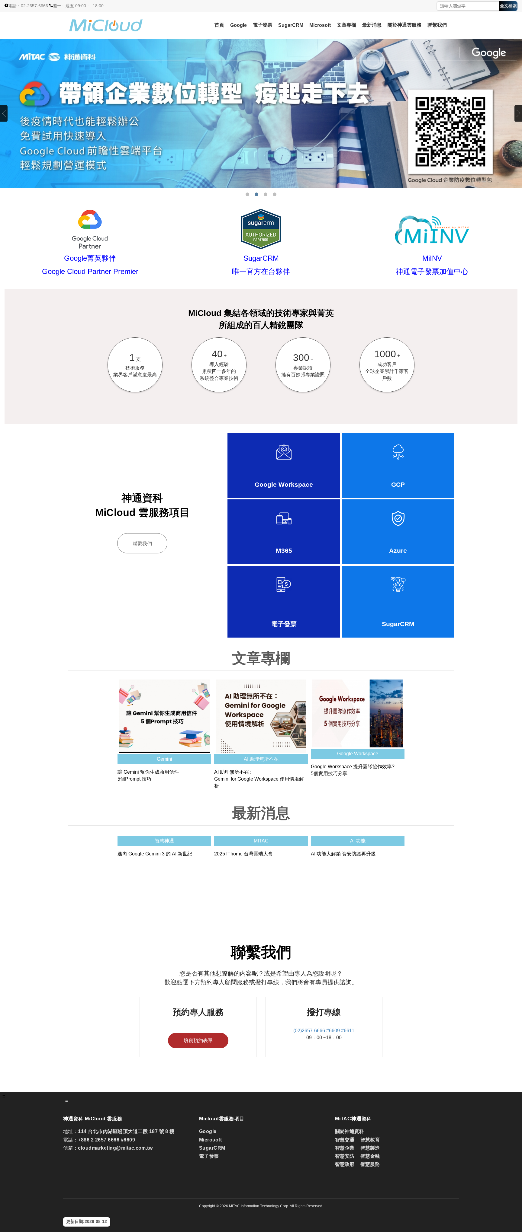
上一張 (4, 113)
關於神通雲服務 (404, 24)
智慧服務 (370, 1164)
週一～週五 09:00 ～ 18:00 (78, 5)
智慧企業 (344, 1148)
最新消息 (372, 24)
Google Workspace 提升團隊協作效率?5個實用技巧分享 (353, 770)
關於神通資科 (349, 1131)
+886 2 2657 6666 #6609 (106, 1139)
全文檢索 (508, 5)
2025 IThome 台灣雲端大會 (243, 853)
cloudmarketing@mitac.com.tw (115, 1148)
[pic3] (261, 113)
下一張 (518, 113)
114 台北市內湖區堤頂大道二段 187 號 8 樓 (126, 1131)
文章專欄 (346, 24)
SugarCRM (290, 25)
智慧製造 (370, 1148)
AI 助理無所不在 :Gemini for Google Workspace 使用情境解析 (259, 778)
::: (3, 1096)
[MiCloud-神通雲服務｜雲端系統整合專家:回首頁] (122, 25)
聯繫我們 (437, 24)
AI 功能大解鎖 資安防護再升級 (343, 853)
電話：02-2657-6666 (28, 5)
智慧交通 (345, 1139)
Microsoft (320, 25)
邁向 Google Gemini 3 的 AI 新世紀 (155, 853)
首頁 (219, 24)
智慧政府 (344, 1164)
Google (238, 25)
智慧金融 (370, 1156)
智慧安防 (344, 1156)
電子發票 (262, 24)
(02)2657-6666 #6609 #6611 (323, 1030)
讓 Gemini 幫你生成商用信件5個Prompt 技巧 (148, 775)
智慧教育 (370, 1139)
